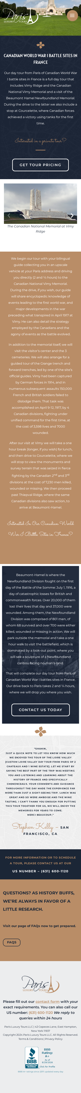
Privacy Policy (54, 1038)
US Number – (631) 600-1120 (40, 871)
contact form (48, 1001)
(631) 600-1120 (41, 1013)
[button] (9, 216)
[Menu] (72, 15)
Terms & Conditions (30, 1038)
